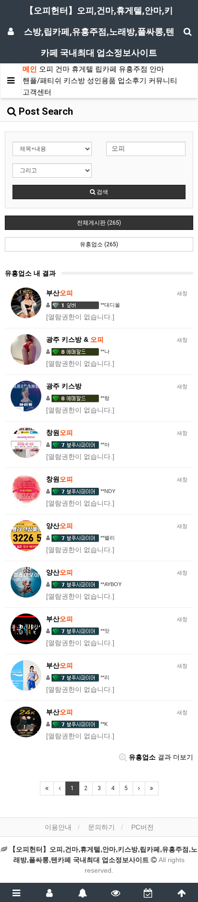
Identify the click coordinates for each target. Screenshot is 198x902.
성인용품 (101, 80)
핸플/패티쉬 (42, 80)
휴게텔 (82, 69)
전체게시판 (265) (99, 222)
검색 (101, 192)
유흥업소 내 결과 (30, 273)
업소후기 (132, 80)
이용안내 (58, 827)
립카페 (106, 69)
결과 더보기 (161, 757)
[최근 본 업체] (115, 892)
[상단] (181, 892)
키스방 (74, 80)
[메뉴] (16, 892)
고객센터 (37, 92)
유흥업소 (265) (99, 244)
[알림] (82, 892)
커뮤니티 (162, 80)
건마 (62, 69)
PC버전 (142, 827)
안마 (156, 69)
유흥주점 (133, 69)
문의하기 (101, 827)
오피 (46, 69)
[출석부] (148, 892)
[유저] (49, 892)
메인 (30, 69)
